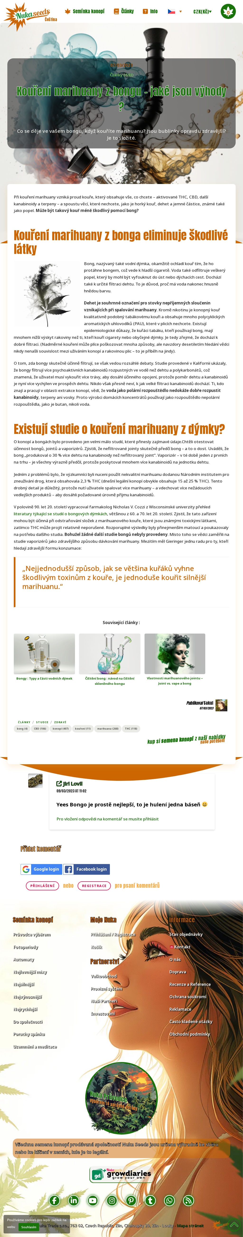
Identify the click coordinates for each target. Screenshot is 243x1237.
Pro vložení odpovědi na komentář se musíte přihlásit (107, 819)
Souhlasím (28, 1227)
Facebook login (91, 869)
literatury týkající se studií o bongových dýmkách (60, 513)
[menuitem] (174, 11)
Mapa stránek (190, 1225)
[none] (174, 11)
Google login (46, 869)
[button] (85, 11)
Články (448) (121, 75)
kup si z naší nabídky (186, 739)
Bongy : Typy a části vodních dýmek (44, 678)
